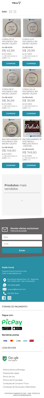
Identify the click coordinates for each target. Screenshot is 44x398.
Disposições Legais (11, 373)
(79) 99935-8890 (13, 285)
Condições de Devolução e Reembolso (19, 387)
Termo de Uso (9, 377)
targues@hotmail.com (17, 289)
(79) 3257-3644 (13, 293)
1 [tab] (22, 200)
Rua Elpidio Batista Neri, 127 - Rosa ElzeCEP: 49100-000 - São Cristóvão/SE (22, 280)
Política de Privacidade (12, 380)
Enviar (22, 250)
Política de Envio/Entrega (14, 370)
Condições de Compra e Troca (16, 383)
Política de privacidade (19, 231)
